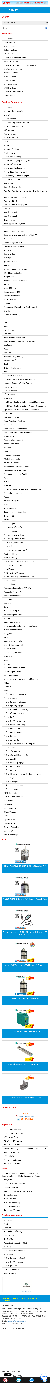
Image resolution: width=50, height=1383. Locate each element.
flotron (6, 326)
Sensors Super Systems (13, 671)
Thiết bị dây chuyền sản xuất (15, 702)
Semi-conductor (10, 1254)
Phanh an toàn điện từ (12, 531)
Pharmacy (7, 1246)
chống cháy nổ (9, 220)
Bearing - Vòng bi (10, 153)
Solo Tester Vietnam (11, 84)
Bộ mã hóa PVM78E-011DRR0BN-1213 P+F (25, 1097)
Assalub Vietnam (10, 42)
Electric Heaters (10, 299)
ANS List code (9, 130)
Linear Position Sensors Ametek (16, 428)
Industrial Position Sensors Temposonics (19, 379)
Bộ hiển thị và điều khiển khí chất (16, 172)
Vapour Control (9, 819)
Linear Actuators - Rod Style (14, 421)
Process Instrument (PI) (13, 592)
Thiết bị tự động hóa (11, 781)
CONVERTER (9, 250)
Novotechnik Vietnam (12, 1210)
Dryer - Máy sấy (10, 288)
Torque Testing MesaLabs (14, 797)
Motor (6, 504)
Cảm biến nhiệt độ (11, 201)
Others (6, 519)
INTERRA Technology (12, 1202)
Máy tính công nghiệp (12, 459)
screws (6, 660)
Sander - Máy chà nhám (13, 652)
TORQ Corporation (11, 793)
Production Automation (12, 595)
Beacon (6, 145)
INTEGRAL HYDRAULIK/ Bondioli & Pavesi (20, 65)
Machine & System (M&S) (13, 440)
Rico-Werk (8, 618)
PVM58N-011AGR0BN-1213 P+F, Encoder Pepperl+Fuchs (25, 899)
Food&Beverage (10, 1235)
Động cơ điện (9, 276)
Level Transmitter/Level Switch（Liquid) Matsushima (24, 402)
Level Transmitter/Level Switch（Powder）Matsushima (25, 406)
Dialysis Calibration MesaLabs (15, 269)
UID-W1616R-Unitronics (13, 1141)
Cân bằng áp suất (10, 212)
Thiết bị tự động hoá (11, 1269)
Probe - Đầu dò (9, 584)
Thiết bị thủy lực (10, 778)
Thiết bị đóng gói (10, 736)
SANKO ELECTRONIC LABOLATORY (18, 1191)
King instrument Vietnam (13, 69)
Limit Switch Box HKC (12, 417)
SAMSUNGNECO (10, 648)
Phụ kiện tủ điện (10, 546)
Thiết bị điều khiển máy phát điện (16, 709)
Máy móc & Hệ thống (12, 455)
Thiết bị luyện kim (10, 759)
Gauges (7, 349)
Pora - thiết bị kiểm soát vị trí (14, 1250)
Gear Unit (7, 352)
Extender (7, 311)
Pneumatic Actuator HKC (13, 565)
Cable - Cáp (8, 183)
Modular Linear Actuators (13, 493)
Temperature (8, 686)
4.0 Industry (8, 107)
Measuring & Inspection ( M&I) (15, 1243)
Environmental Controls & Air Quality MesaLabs (22, 307)
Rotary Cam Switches (12, 622)
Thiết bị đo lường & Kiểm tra (14, 721)
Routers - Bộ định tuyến (13, 641)
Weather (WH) (9, 831)
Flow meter (8, 333)
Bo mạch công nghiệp (12, 179)
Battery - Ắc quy (10, 134)
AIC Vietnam (8, 38)
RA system (8, 1180)
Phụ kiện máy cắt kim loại (13, 542)
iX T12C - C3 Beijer (11, 1137)
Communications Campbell (14, 231)
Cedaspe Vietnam (10, 50)
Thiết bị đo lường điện (12, 728)
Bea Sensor (8, 141)
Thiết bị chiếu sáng (11, 698)
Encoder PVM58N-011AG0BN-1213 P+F (25, 998)
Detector (7, 265)
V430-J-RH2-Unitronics (12, 1129)
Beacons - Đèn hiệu (11, 149)
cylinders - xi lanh (10, 261)
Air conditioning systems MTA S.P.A (17, 122)
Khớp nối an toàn (10, 390)
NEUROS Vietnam (10, 508)
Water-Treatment (10, 1273)
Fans (5, 318)
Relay (6, 607)
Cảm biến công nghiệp (12, 187)
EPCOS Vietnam (10, 54)
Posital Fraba (9, 569)
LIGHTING (8, 413)
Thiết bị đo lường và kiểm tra (14, 732)
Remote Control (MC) (12, 611)
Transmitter (8, 804)
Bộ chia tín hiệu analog (12, 156)
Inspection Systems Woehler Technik (18, 383)
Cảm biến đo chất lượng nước (15, 197)
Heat (5, 371)
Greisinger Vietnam (11, 61)
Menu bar (13, 10)
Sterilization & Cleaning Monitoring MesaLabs (21, 679)
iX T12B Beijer (9, 1156)
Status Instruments (11, 675)
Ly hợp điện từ (9, 436)
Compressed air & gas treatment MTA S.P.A (20, 235)
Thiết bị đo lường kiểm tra (13, 1262)
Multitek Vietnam (10, 76)
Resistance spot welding (13, 614)
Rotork (6, 637)
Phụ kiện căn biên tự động (14, 535)
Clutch (6, 227)
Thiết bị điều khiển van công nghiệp (17, 713)
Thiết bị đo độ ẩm (10, 717)
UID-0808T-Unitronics (12, 1152)
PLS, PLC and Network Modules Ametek (19, 561)
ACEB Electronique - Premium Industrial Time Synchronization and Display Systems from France (21, 1174)
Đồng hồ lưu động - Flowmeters (16, 280)
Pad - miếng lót (9, 523)
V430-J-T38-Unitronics (12, 1160)
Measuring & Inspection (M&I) (15, 470)
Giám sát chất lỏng (11, 360)
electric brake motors (12, 295)
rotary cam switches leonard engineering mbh (21, 626)
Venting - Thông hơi (11, 827)
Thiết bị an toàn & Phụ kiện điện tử (17, 694)
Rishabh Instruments (11, 1195)
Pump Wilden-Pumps (12, 1206)
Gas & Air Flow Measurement (15, 337)
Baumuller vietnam (11, 137)
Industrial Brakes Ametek (13, 375)
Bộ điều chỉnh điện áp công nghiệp (17, 160)
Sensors (7, 664)
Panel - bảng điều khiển (13, 527)
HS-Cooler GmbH (10, 1198)
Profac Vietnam (9, 80)
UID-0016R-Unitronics (12, 1144)
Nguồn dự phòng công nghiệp (15, 512)
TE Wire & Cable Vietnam (13, 91)
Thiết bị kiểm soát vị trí (12, 751)
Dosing (6, 284)
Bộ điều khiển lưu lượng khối (14, 168)
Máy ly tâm (8, 451)
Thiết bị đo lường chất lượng (14, 724)
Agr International (10, 118)
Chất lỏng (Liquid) (10, 216)
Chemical (7, 1227)
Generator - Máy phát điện (14, 356)
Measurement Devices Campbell (16, 466)
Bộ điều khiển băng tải (12, 164)
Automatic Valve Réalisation (14, 1183)
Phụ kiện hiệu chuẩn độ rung (15, 538)
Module (6, 497)
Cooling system (9, 254)
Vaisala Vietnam (10, 812)
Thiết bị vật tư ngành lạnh (13, 785)
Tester (6, 690)
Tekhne (6, 683)
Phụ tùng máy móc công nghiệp (16, 550)
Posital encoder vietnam (13, 1187)
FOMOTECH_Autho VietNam (15, 57)
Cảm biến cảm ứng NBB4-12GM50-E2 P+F (25, 1064)
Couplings (7, 258)
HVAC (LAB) (8, 1239)
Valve (6, 815)
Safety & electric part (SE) (13, 645)
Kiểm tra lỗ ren (9, 394)
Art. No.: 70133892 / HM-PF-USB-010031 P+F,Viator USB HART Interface (25, 933)
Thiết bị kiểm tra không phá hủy (16, 755)
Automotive (8, 1220)
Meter (6, 478)
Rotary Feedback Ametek (13, 630)
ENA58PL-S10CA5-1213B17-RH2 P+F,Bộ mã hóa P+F (25, 866)
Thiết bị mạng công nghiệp (14, 762)
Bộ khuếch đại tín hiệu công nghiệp (17, 175)
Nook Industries (10, 516)
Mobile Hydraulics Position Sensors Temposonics (22, 489)
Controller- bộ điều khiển (13, 242)
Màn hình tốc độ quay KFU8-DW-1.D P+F (25, 1031)
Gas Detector (9, 345)
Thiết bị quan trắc (10, 770)
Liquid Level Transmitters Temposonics (18, 432)
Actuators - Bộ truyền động (14, 111)
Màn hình (7, 447)
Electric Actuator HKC (12, 292)
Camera (7, 208)
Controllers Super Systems (14, 246)
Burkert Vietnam (10, 46)
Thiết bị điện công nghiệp (13, 705)
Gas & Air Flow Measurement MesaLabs (19, 341)
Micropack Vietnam (11, 73)
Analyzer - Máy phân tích (13, 126)
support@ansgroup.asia (26, 1116)
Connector (8, 239)
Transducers (8, 800)
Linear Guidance (10, 425)
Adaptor (7, 115)
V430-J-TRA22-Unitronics (13, 1133)
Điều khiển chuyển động (13, 273)
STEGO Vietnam (10, 88)
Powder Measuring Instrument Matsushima (20, 576)
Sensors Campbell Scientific (14, 667)
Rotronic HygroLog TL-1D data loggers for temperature (25, 1148)
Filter (5, 322)
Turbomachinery (10, 808)
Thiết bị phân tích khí (12, 766)
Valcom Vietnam (10, 95)
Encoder (7, 303)
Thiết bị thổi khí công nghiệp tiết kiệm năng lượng (22, 774)
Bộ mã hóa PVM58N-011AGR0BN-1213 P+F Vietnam (25, 965)
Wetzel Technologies (11, 834)
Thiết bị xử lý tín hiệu (12, 789)
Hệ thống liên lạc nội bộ (13, 368)
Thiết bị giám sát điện (12, 740)
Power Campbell (10, 580)
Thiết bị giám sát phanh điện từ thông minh (20, 743)
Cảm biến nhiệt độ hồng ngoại (15, 204)
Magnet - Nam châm (11, 444)
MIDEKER (7, 481)
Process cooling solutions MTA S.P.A (17, 588)
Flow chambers (9, 330)
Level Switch (8, 398)
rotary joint (8, 633)
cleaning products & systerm (14, 223)
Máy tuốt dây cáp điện (12, 462)
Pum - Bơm (8, 599)
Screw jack (8, 656)
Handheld (7, 364)
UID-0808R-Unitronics (12, 1163)
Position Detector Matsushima (15, 573)
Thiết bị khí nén (9, 747)
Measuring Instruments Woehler (16, 474)
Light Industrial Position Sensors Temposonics (21, 409)
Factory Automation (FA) (13, 314)
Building (7, 1224)
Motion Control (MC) (11, 500)
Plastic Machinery (10, 554)
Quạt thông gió (9, 603)
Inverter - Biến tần (10, 387)
